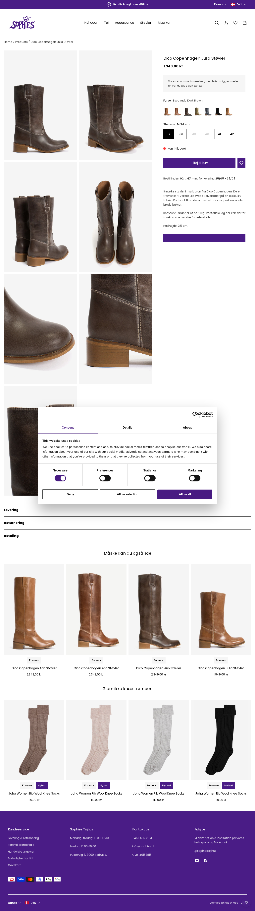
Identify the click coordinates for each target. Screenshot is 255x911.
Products (21, 42)
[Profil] (226, 22)
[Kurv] (244, 22)
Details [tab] (127, 427)
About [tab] (187, 427)
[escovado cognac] (178, 110)
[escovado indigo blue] (208, 110)
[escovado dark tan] (167, 110)
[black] (219, 110)
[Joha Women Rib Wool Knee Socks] (34, 740)
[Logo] (22, 23)
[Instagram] (196, 860)
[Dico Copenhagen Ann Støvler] (34, 609)
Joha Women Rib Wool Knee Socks (34, 794)
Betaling (11, 535)
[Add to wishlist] (241, 163)
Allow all (185, 494)
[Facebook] (205, 860)
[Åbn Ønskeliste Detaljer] (235, 23)
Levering (11, 510)
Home (8, 42)
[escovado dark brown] (188, 110)
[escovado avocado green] (198, 110)
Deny (70, 494)
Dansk (12, 903)
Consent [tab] (68, 427)
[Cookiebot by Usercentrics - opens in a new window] (195, 414)
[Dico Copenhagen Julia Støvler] (221, 609)
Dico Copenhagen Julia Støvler (221, 668)
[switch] (105, 478)
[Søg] (217, 22)
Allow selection (127, 494)
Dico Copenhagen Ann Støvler (34, 668)
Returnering (14, 523)
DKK (33, 903)
